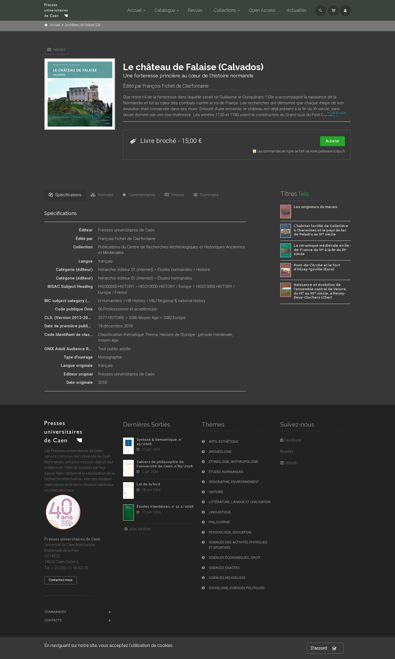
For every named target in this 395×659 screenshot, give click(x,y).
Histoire (203, 269)
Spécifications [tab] (67, 194)
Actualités (297, 10)
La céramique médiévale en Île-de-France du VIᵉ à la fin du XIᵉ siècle (322, 249)
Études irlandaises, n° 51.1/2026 (165, 506)
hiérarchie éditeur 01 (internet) (125, 269)
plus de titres (140, 529)
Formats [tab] (105, 194)
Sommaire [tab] (209, 194)
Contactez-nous (61, 580)
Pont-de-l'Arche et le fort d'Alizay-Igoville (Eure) (317, 267)
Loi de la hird (148, 484)
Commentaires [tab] (141, 194)
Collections (225, 10)
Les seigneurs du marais (315, 207)
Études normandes (174, 269)
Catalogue (165, 10)
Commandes (55, 612)
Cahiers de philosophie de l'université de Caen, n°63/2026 (165, 464)
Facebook (292, 440)
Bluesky (286, 451)
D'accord (319, 648)
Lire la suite (337, 113)
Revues (195, 10)
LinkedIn (290, 463)
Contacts (53, 620)
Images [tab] (59, 50)
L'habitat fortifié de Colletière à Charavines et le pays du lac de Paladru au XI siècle (321, 230)
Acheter (332, 141)
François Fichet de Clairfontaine (176, 86)
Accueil (134, 10)
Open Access (262, 10)
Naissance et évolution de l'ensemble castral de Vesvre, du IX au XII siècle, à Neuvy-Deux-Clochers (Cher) (320, 291)
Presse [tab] (177, 194)
